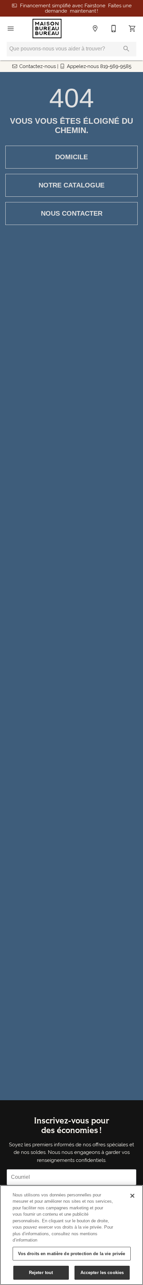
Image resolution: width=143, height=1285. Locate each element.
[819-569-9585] (114, 28)
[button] (11, 28)
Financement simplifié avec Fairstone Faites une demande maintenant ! (76, 8)
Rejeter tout (41, 1272)
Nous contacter (71, 213)
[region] (71, 1235)
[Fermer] (132, 1195)
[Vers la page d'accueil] (47, 28)
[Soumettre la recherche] (126, 49)
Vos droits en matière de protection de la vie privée (71, 1253)
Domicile (71, 157)
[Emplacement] (95, 28)
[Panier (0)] (132, 28)
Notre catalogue (71, 185)
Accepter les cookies (102, 1272)
